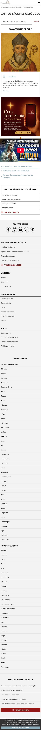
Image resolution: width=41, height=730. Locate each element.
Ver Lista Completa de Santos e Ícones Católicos (18, 176)
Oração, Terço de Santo (10, 261)
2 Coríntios (5, 582)
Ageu (3, 531)
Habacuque (5, 522)
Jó (2, 445)
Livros (3, 307)
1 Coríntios (5, 577)
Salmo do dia (6, 303)
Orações (4, 282)
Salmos (3, 450)
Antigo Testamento (8, 312)
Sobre (4, 328)
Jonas (3, 508)
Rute (2, 400)
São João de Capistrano (10, 695)
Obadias (4, 504)
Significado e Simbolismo (11, 199)
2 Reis (3, 418)
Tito (2, 622)
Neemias (4, 436)
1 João (3, 649)
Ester (3, 441)
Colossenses (5, 600)
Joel (2, 495)
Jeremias (4, 472)
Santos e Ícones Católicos (13, 243)
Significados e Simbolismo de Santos (15, 252)
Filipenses (5, 595)
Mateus (3, 550)
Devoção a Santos (8, 256)
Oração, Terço (7, 208)
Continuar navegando (20, 728)
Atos (2, 568)
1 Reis (3, 414)
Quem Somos (6, 333)
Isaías (3, 468)
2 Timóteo (5, 618)
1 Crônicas (5, 423)
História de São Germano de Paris (16, 171)
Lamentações (6, 477)
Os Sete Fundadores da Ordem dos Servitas (17, 704)
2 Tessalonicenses (8, 609)
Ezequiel (4, 481)
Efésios (3, 591)
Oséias (3, 490)
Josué (3, 391)
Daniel (3, 486)
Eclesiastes (5, 459)
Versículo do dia (7, 299)
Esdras (3, 432)
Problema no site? (7, 346)
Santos (3, 277)
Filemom (4, 627)
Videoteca (5, 273)
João (3, 564)
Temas (3, 321)
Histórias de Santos (9, 195)
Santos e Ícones (14, 7)
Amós (3, 499)
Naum (3, 517)
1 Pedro (3, 640)
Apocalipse (5, 667)
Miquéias (4, 513)
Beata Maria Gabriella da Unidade (13, 699)
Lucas (3, 559)
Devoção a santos (9, 204)
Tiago (3, 636)
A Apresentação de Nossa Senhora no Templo (18, 686)
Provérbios (5, 454)
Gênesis (4, 369)
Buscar (36, 21)
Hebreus (4, 631)
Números (4, 382)
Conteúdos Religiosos (9, 337)
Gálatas (3, 586)
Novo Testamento (7, 316)
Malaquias (5, 540)
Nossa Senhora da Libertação (12, 690)
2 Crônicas (5, 427)
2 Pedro (4, 645)
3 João (3, 658)
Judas (3, 663)
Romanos (4, 573)
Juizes (3, 396)
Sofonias (4, 526)
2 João (3, 654)
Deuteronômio (6, 387)
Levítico (4, 378)
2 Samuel (4, 409)
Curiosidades (6, 286)
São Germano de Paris (26, 7)
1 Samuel (4, 405)
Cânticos (4, 463)
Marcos (3, 555)
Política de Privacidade (9, 342)
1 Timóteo (4, 613)
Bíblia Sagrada (8, 294)
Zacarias (4, 535)
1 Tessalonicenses (7, 604)
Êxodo (3, 374)
